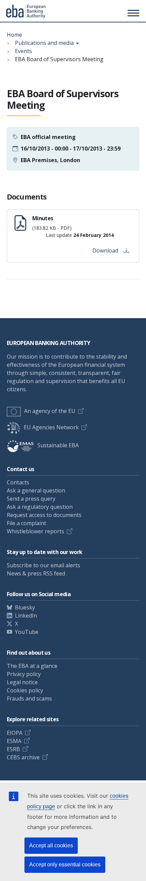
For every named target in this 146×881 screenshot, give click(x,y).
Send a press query (31, 498)
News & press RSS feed (36, 573)
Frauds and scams (29, 698)
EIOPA (14, 733)
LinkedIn (26, 615)
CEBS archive (23, 757)
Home (14, 34)
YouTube (26, 632)
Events (23, 51)
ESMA (14, 741)
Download (105, 250)
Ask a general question (36, 490)
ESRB (13, 749)
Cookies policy (25, 690)
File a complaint (26, 523)
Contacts (18, 482)
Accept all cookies (51, 845)
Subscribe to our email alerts (43, 565)
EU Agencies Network (51, 427)
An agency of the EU (49, 411)
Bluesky (25, 607)
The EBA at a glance (32, 666)
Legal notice (22, 682)
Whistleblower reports (35, 531)
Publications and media (44, 43)
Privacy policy (24, 674)
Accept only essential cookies (65, 864)
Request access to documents (44, 515)
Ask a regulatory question (40, 507)
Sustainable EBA (58, 445)
